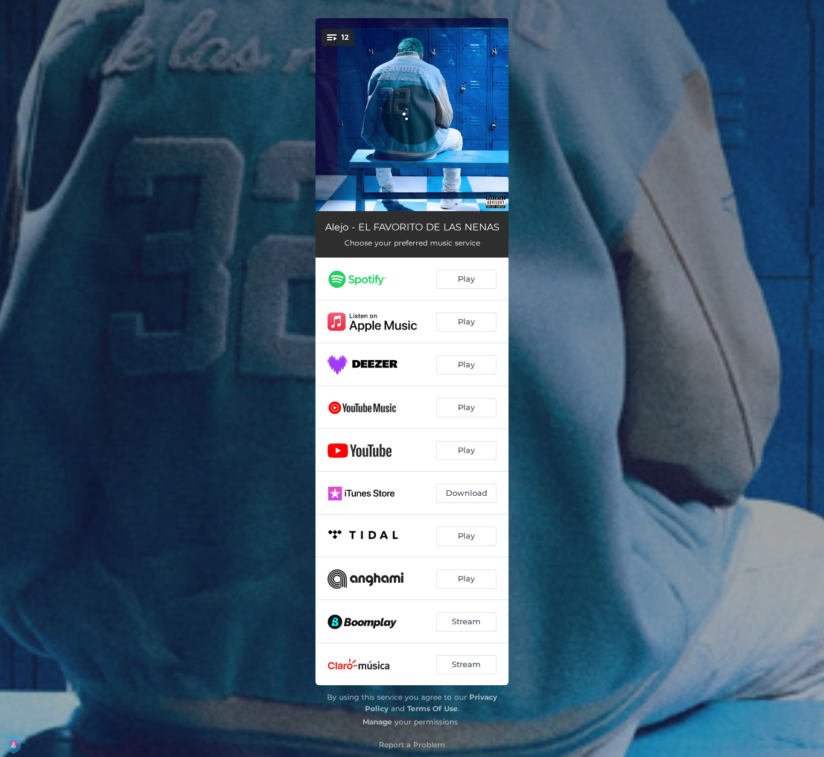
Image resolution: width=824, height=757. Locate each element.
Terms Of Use (432, 708)
